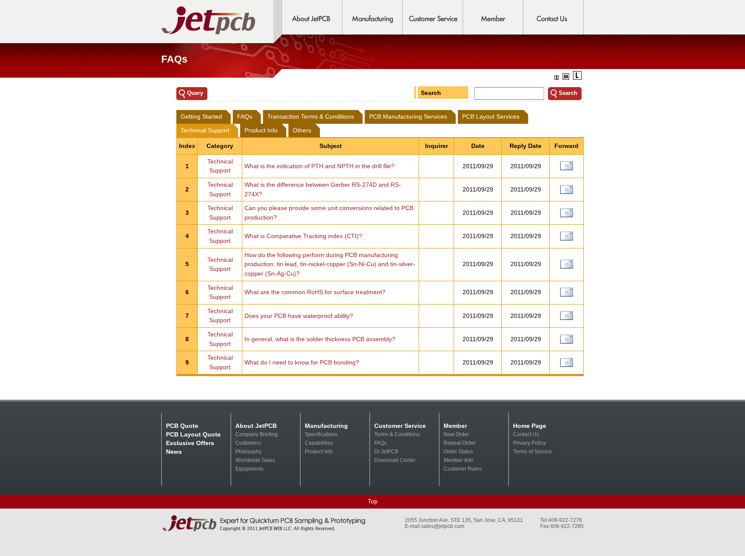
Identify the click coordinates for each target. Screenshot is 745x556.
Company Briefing (256, 434)
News (174, 451)
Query (195, 93)
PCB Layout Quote (193, 434)
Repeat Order (460, 443)
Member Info (458, 460)
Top (373, 501)
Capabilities (319, 443)
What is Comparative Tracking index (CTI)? (303, 235)
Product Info (319, 452)
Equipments (249, 469)
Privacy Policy (529, 443)
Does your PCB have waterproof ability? (298, 315)
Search (431, 92)
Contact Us (526, 434)
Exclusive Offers (190, 443)
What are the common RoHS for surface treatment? (314, 292)
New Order (456, 434)
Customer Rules (463, 469)
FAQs (380, 443)
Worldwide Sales (255, 460)
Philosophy (248, 452)
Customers (248, 443)
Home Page (529, 425)
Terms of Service (532, 452)
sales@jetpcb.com (442, 526)
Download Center (395, 460)
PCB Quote (182, 425)
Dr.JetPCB (386, 452)
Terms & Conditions (397, 434)
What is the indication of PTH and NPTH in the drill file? (319, 166)
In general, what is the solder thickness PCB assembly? (319, 339)
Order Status (458, 452)
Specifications (321, 434)
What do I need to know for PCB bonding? (301, 362)
